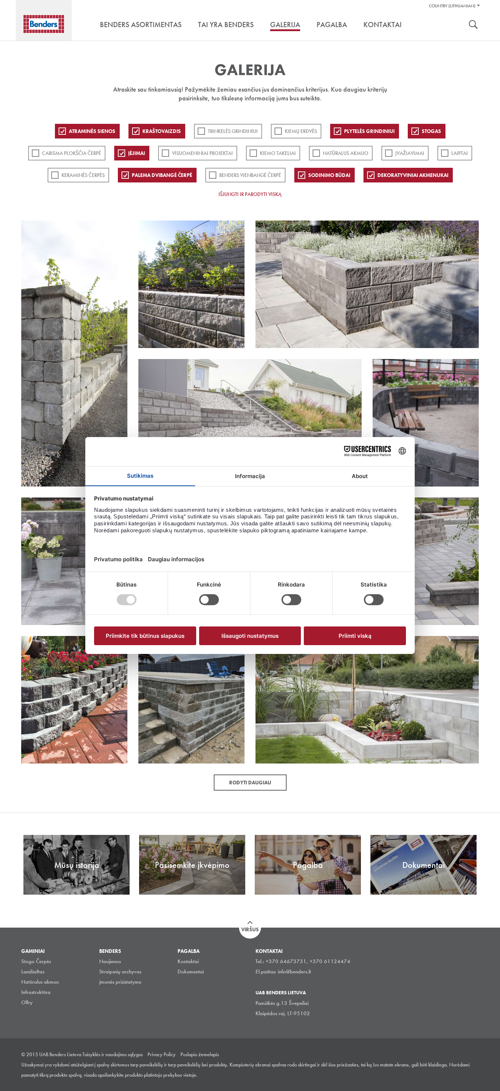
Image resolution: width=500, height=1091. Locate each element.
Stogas (431, 131)
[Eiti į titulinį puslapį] (43, 24)
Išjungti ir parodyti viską (250, 194)
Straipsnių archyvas (120, 971)
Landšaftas (32, 971)
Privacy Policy (162, 1054)
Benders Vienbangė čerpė (250, 175)
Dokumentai (191, 971)
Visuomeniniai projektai (202, 153)
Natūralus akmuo (345, 153)
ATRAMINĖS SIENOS (92, 131)
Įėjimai (136, 153)
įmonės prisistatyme (120, 981)
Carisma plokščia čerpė (71, 153)
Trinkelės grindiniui (233, 131)
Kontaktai (188, 961)
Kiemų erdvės (301, 131)
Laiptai (459, 153)
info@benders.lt (294, 971)
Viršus (250, 929)
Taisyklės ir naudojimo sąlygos (112, 1054)
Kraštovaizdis (161, 131)
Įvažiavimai (409, 153)
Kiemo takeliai (278, 153)
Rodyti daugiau (250, 782)
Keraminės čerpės (83, 175)
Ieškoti (473, 25)
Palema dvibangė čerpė (162, 175)
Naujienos (110, 961)
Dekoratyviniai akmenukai (412, 175)
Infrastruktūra (36, 992)
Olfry (27, 1002)
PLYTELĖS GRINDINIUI (369, 131)
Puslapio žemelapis (199, 1054)
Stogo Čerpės (36, 961)
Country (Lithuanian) (452, 6)
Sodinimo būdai (329, 175)
